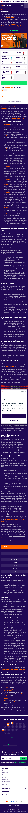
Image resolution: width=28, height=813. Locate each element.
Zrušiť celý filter (14, 93)
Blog (3, 774)
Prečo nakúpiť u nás (6, 779)
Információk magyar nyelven (8, 785)
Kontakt (4, 770)
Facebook (10, 805)
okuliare (6, 698)
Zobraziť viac (15, 30)
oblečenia (19, 694)
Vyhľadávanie (18, 5)
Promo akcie (5, 772)
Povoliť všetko (14, 416)
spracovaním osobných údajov (20, 762)
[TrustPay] (21, 801)
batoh (5, 700)
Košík (22, 5)
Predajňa (4, 778)
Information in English (7, 781)
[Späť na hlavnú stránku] (6, 5)
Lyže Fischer (7, 166)
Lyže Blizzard (7, 179)
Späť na (8, 9)
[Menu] (26, 5)
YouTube (18, 805)
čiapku (16, 702)
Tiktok (12, 805)
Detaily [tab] (14, 395)
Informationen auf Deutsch (8, 783)
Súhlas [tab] (5, 395)
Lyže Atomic (7, 124)
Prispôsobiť (13, 420)
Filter (12, 83)
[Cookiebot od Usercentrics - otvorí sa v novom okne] (20, 391)
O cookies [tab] (23, 395)
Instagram (15, 805)
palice (7, 687)
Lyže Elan (6, 149)
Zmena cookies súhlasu (14, 809)
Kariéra (4, 776)
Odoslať (23, 758)
